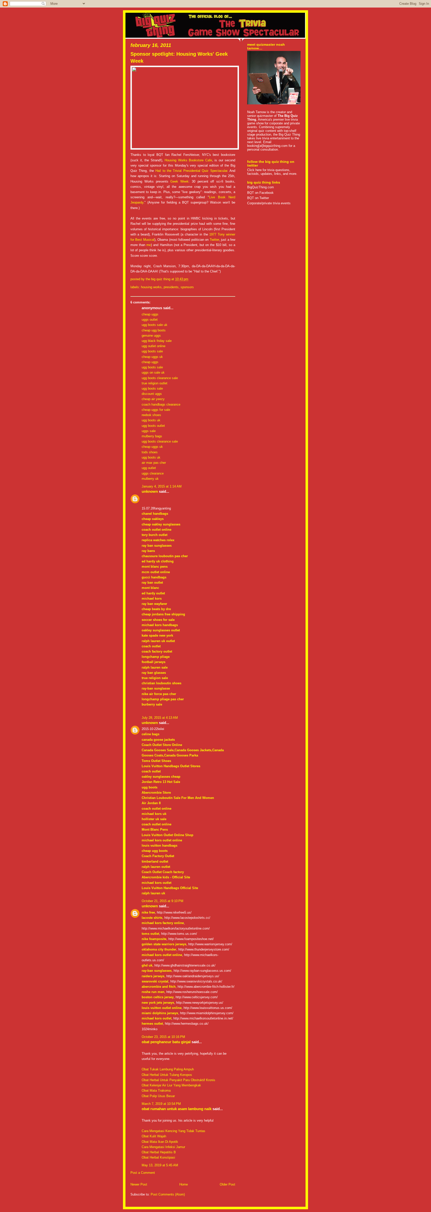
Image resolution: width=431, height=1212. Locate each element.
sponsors (187, 287)
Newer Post (138, 1184)
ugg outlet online (153, 346)
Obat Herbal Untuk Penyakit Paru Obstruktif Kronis (178, 1080)
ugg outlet (149, 468)
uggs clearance (153, 473)
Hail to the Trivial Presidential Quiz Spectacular (191, 171)
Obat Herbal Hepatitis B (159, 1152)
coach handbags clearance (161, 404)
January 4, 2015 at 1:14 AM (162, 486)
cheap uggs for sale (156, 410)
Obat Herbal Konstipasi (158, 1157)
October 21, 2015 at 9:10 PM (162, 901)
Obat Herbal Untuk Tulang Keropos (167, 1075)
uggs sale (149, 431)
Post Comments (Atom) (168, 1194)
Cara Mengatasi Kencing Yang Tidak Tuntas (173, 1131)
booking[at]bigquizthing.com (267, 146)
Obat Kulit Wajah (154, 1136)
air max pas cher (154, 463)
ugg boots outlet (153, 426)
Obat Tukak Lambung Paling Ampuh (168, 1069)
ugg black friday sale (157, 341)
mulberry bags (152, 436)
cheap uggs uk (152, 357)
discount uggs (152, 394)
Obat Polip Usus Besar (158, 1096)
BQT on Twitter (258, 198)
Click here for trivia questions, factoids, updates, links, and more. (272, 172)
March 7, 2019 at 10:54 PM (161, 1104)
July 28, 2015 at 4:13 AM (160, 718)
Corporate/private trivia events (269, 203)
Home (183, 1184)
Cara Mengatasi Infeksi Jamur (163, 1147)
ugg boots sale (152, 351)
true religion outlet (154, 383)
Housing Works (151, 287)
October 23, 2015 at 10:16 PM (163, 1037)
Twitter (214, 240)
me (148, 245)
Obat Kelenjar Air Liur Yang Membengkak (171, 1085)
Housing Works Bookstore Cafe (188, 160)
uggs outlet (150, 319)
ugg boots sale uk (154, 325)
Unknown (150, 491)
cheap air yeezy (153, 399)
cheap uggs (150, 314)
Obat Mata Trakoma (156, 1090)
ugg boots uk (151, 420)
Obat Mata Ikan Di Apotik (160, 1142)
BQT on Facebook (260, 193)
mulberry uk (150, 479)
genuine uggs (151, 335)
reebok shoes (151, 415)
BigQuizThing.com (260, 187)
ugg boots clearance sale (160, 378)
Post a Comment (142, 1173)
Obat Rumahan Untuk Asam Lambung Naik (177, 1109)
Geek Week (179, 181)
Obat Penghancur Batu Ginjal (166, 1042)
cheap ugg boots (154, 330)
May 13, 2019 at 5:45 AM (160, 1165)
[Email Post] (189, 279)
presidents (171, 287)
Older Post (227, 1184)
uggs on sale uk (153, 372)
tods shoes (150, 452)
